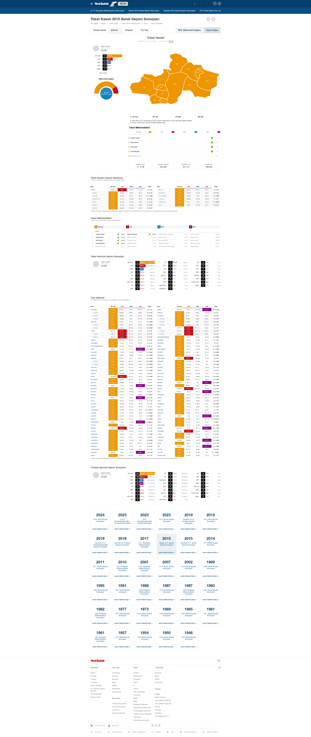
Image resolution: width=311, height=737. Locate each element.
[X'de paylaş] (209, 19)
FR (204, 3)
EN (198, 3)
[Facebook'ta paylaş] (214, 19)
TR (194, 3)
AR (201, 3)
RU (207, 3)
